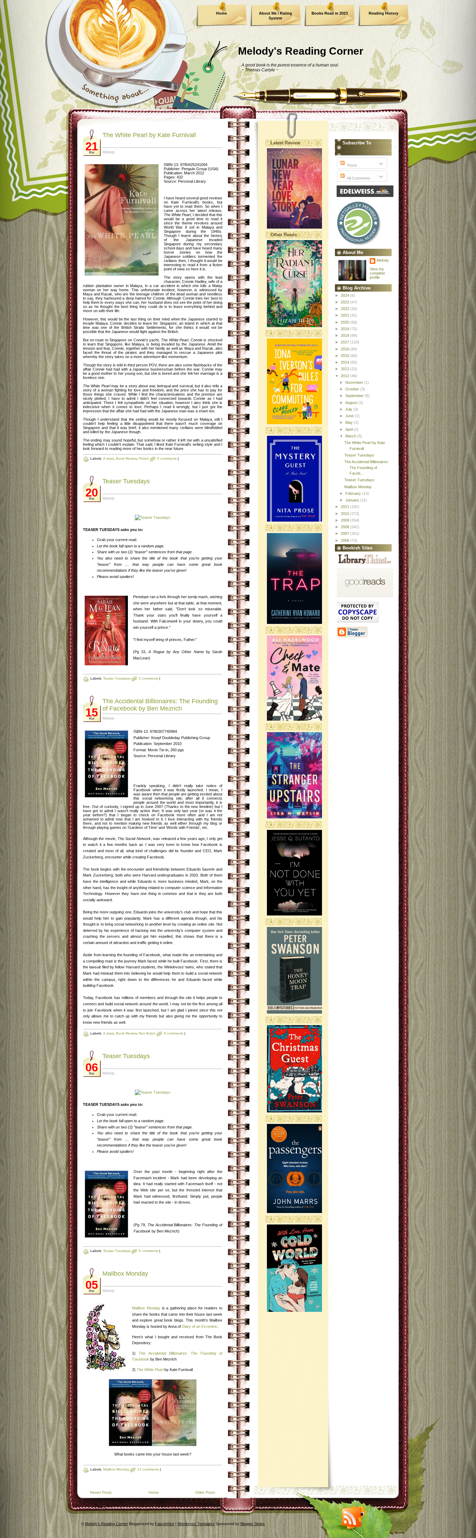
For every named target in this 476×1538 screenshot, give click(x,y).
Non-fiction (147, 1033)
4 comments (173, 1033)
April (349, 429)
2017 (345, 342)
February (353, 493)
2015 (345, 356)
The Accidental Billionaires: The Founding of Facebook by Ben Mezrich (160, 705)
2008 (345, 527)
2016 (345, 349)
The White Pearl (150, 1369)
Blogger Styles (252, 1524)
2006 (345, 540)
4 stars (108, 458)
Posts (351, 165)
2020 (345, 322)
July (349, 409)
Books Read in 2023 (330, 13)
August (351, 403)
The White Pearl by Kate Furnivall (149, 135)
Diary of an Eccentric (199, 1326)
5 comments (167, 458)
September (355, 396)
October (352, 389)
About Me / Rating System (275, 15)
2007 (345, 533)
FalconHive (164, 1524)
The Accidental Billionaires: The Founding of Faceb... (366, 467)
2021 (345, 315)
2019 (345, 329)
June (350, 416)
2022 (345, 309)
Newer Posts (101, 1492)
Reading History (383, 13)
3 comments (148, 678)
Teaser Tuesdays (126, 481)
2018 (345, 335)
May (349, 422)
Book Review (126, 458)
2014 (345, 362)
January (352, 500)
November (354, 382)
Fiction (144, 458)
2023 (345, 302)
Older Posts (205, 1492)
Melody (383, 260)
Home (221, 13)
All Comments (358, 178)
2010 (345, 514)
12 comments (148, 1469)
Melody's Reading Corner (300, 51)
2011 (345, 507)
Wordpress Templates (196, 1524)
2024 (345, 295)
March (351, 436)
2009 (345, 520)
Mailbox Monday (125, 1273)
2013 (345, 369)
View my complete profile (377, 273)
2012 (345, 376)
